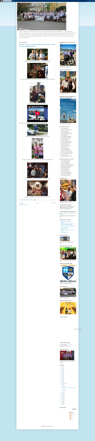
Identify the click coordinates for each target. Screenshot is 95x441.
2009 (62, 401)
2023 (62, 371)
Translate (68, 346)
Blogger (52, 426)
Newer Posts (21, 202)
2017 (62, 380)
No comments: (30, 199)
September (64, 383)
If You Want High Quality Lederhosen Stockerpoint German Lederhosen (67, 224)
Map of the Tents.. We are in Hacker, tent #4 (68, 226)
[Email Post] (35, 199)
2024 (62, 369)
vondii (72, 418)
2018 (62, 378)
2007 (62, 404)
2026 (62, 366)
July (62, 384)
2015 (62, 392)
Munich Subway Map (64, 232)
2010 (62, 399)
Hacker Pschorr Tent (64, 227)
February (63, 390)
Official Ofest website (64, 228)
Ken (72, 415)
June (63, 386)
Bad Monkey (73, 413)
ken (71, 417)
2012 (62, 396)
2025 (62, 368)
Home (38, 202)
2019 (62, 377)
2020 (62, 375)
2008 (62, 402)
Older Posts (54, 202)
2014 (62, 393)
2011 (62, 398)
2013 (62, 395)
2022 (62, 372)
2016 (62, 381)
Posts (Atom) (26, 204)
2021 (62, 374)
